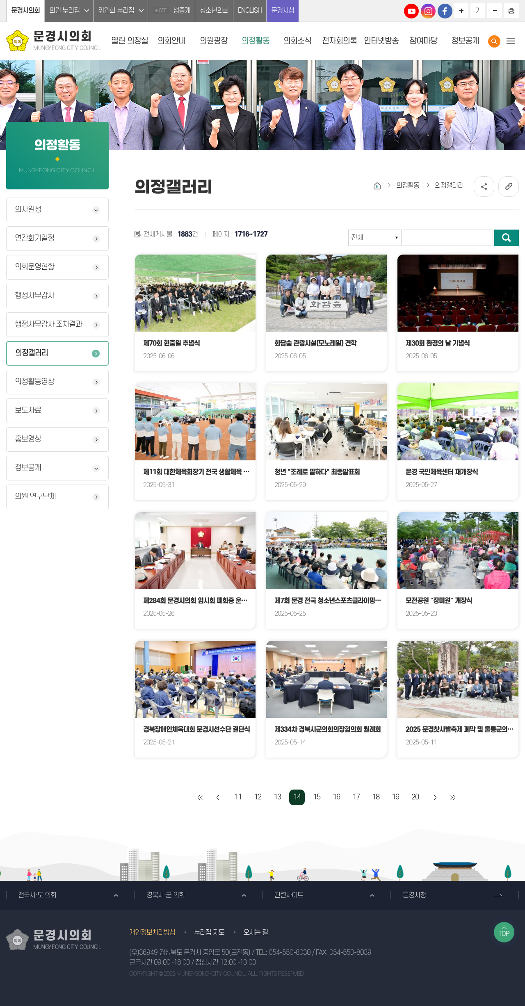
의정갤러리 (31, 353)
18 (375, 797)
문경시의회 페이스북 (445, 11)
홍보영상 (28, 439)
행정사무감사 (34, 295)
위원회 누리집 (116, 10)
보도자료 (28, 410)
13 (277, 797)
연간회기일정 (34, 238)
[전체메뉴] (510, 41)
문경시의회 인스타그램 (428, 11)
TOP (504, 934)
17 (356, 797)
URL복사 (508, 186)
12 (257, 797)
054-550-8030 (289, 952)
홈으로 (377, 185)
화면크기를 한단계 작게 (494, 10)
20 (415, 797)
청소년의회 (214, 10)
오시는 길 (255, 932)
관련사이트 (288, 895)
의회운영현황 (34, 267)
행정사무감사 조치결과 (48, 324)
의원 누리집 (64, 10)
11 (238, 797)
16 (336, 797)
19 (395, 797)
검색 (506, 238)
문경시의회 (25, 10)
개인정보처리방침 (152, 932)
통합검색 (494, 41)
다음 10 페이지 (435, 797)
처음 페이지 (200, 797)
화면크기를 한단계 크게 (461, 10)
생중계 (174, 10)
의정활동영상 (34, 382)
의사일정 (28, 209)
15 (316, 797)
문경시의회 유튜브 (411, 11)
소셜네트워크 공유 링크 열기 (484, 186)
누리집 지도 (209, 932)
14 (297, 797)
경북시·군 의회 (165, 895)
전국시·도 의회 (37, 895)
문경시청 (282, 10)
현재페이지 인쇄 (511, 10)
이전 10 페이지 (218, 797)
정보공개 (28, 468)
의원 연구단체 (35, 496)
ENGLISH (250, 10)
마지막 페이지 (452, 797)
